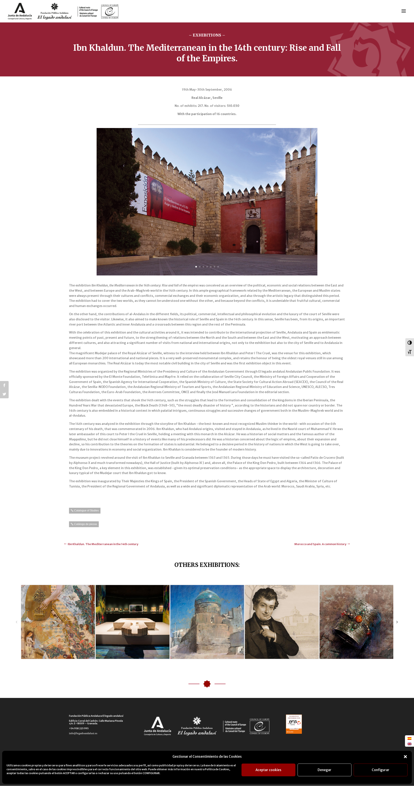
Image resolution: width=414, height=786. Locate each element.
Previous (16, 622)
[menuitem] (409, 738)
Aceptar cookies (268, 770)
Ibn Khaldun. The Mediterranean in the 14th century (103, 544)
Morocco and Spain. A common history (320, 544)
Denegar (324, 770)
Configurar (380, 770)
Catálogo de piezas (85, 524)
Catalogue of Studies (86, 510)
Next (397, 622)
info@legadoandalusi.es (83, 733)
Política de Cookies (217, 769)
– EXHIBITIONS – (207, 35)
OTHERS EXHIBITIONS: (207, 564)
